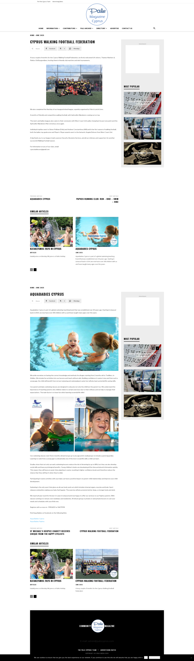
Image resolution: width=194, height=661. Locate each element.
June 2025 (40, 35)
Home (41, 28)
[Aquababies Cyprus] (97, 232)
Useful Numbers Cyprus (142, 153)
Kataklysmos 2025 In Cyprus (45, 248)
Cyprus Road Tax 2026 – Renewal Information (142, 127)
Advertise (114, 28)
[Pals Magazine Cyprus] (97, 14)
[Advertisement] (74, 172)
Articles (33, 252)
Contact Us (127, 28)
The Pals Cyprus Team (43, 1)
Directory (100, 28)
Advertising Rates (58, 1)
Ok (146, 657)
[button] (154, 28)
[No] (191, 658)
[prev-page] (31, 269)
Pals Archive (85, 28)
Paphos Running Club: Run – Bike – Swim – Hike (97, 200)
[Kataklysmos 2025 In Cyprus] (51, 232)
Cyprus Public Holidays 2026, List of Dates (143, 102)
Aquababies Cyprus (40, 198)
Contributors (69, 28)
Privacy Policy (154, 657)
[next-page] (35, 269)
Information (52, 28)
